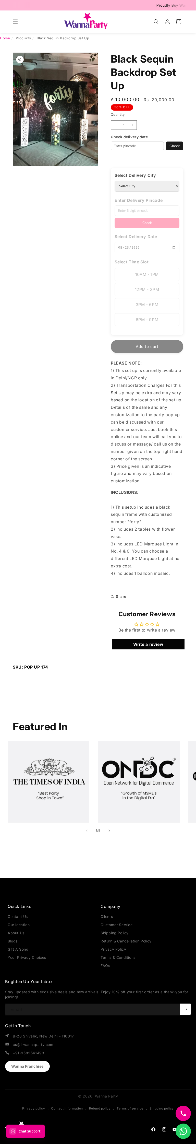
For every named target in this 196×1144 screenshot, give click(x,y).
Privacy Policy (113, 949)
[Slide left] (86, 830)
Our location (19, 925)
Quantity (118, 114)
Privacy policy (33, 1108)
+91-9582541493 (28, 1053)
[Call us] (183, 1113)
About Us (16, 933)
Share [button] (121, 596)
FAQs (105, 965)
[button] (15, 21)
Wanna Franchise (27, 1066)
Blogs (13, 941)
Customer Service (117, 925)
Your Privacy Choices (27, 957)
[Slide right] (109, 830)
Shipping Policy (115, 933)
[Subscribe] (185, 1009)
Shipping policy (162, 1108)
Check (174, 146)
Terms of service (130, 1108)
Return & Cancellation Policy (126, 941)
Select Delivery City (135, 175)
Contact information (67, 1108)
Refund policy (100, 1108)
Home (5, 38)
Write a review (148, 644)
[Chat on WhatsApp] (183, 1131)
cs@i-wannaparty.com (33, 1044)
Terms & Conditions (118, 957)
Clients (107, 916)
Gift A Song (18, 949)
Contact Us (18, 916)
